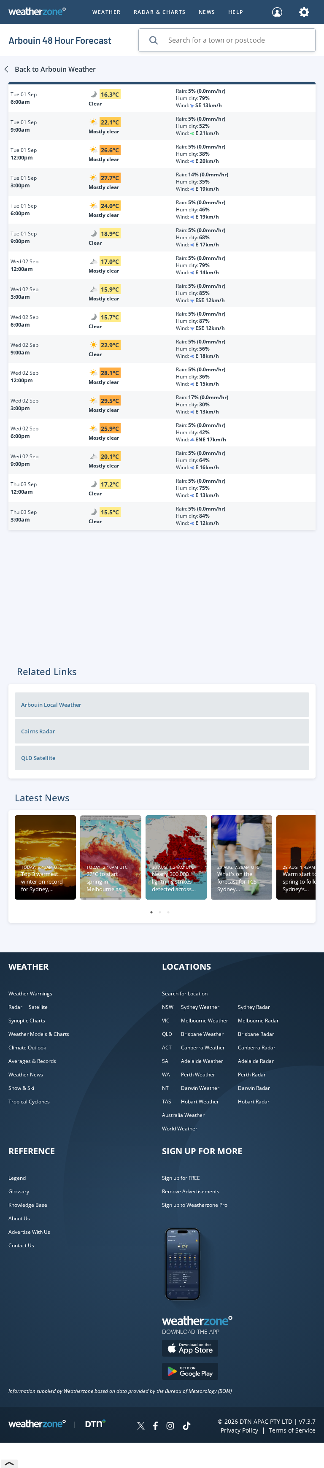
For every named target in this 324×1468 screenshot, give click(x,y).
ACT (167, 1047)
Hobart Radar (254, 1101)
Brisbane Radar (256, 1034)
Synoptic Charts (26, 1020)
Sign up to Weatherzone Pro (194, 1204)
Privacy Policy (239, 1430)
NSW (167, 1007)
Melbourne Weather (204, 1020)
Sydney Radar (254, 1007)
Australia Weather (183, 1115)
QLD (167, 1034)
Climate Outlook (27, 1047)
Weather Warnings (30, 993)
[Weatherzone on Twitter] (141, 1426)
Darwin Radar (254, 1088)
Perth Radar (252, 1074)
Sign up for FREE (181, 1177)
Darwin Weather (200, 1088)
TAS (166, 1101)
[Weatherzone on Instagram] (170, 1426)
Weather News (25, 1074)
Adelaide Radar (256, 1061)
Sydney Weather (200, 1007)
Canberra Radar (256, 1047)
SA (165, 1061)
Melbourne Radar (258, 1020)
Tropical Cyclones (29, 1101)
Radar (15, 1007)
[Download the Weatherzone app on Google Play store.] (190, 1372)
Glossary (18, 1191)
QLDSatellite (38, 758)
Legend (17, 1177)
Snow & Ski (21, 1088)
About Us (19, 1218)
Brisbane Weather (202, 1034)
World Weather (179, 1128)
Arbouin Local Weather (51, 704)
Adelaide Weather (202, 1061)
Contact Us (21, 1245)
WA (166, 1074)
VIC (166, 1020)
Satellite (38, 1007)
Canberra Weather (203, 1047)
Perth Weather (198, 1074)
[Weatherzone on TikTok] (187, 1426)
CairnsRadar (38, 731)
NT (165, 1088)
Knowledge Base (27, 1204)
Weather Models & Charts (38, 1034)
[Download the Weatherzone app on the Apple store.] (190, 1349)
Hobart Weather (200, 1101)
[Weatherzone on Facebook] (155, 1426)
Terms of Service (292, 1430)
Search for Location (185, 993)
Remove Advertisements (190, 1191)
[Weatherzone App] (190, 1311)
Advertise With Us (29, 1231)
